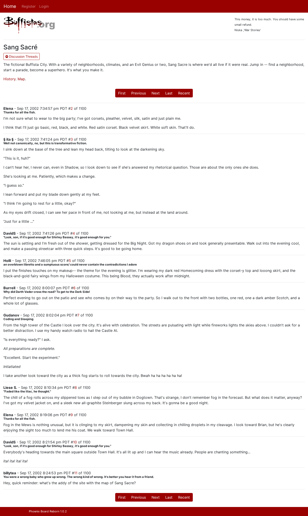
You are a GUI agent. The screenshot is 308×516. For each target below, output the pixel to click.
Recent (184, 93)
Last (168, 93)
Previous (138, 93)
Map (21, 79)
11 (75, 473)
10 (75, 442)
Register (29, 6)
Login (44, 6)
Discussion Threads (23, 56)
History (9, 79)
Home (10, 6)
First (122, 93)
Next (156, 93)
